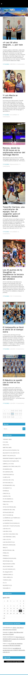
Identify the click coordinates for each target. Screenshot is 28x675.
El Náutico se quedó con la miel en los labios (12, 382)
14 (17, 608)
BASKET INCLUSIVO (8, 455)
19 (10, 611)
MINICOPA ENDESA (8, 545)
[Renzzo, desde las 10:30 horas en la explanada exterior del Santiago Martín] (14, 134)
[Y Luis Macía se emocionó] (14, 81)
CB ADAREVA (6, 469)
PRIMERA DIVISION (8, 558)
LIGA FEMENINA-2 (7, 536)
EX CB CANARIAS (7, 499)
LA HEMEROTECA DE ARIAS (10, 523)
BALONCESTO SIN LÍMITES (10, 453)
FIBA (4, 504)
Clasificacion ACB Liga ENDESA (14, 661)
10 (4, 608)
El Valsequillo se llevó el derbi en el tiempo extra (13, 329)
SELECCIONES (6, 566)
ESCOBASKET (6, 488)
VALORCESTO (6, 585)
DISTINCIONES (7, 482)
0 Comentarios (21, 64)
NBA (4, 547)
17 (4, 611)
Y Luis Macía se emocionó (10, 96)
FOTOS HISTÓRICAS (8, 507)
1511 (16, 411)
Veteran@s (6, 588)
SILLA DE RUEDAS (7, 569)
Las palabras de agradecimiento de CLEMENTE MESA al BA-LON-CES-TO (14, 650)
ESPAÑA (5, 490)
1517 (20, 414)
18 (7, 611)
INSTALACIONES (7, 512)
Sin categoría (6, 572)
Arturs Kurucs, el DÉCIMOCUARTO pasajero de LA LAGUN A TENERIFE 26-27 (14, 639)
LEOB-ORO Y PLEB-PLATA (10, 526)
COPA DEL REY (7, 480)
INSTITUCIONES (7, 515)
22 (20, 611)
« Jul (4, 618)
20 (14, 611)
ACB (11, 296)
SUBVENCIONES (7, 574)
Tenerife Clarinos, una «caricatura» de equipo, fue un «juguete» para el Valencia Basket (14, 211)
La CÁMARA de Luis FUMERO (10, 517)
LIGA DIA (5, 528)
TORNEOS (5, 580)
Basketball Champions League (10, 458)
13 (14, 608)
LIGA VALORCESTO (8, 542)
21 (17, 611)
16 (23, 608)
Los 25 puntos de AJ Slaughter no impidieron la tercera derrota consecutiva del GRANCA (13, 274)
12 (10, 608)
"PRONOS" (5, 439)
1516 (16, 414)
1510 (12, 411)
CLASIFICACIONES (7, 474)
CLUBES (5, 477)
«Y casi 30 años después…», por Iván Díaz (13, 44)
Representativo (14, 164)
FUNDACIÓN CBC (7, 509)
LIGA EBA (12, 349)
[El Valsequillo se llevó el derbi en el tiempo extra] (14, 313)
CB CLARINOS (13, 114)
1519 (8, 417)
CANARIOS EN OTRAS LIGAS (10, 466)
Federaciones (6, 501)
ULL (4, 582)
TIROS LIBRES (6, 577)
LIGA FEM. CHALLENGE (9, 534)
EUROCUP (5, 493)
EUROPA (5, 496)
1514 (8, 414)
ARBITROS (13, 64)
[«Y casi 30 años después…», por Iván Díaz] (14, 28)
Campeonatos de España (9, 461)
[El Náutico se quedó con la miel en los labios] (14, 366)
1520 (12, 417)
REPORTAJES (6, 561)
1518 (4, 417)
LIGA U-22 (5, 539)
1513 (4, 414)
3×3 (4, 442)
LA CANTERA (6, 520)
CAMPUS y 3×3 (7, 463)
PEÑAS (4, 553)
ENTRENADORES (7, 485)
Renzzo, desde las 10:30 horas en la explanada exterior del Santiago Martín (14, 151)
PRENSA (5, 555)
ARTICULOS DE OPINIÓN (9, 450)
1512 (20, 411)
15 (20, 608)
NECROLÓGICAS (7, 550)
